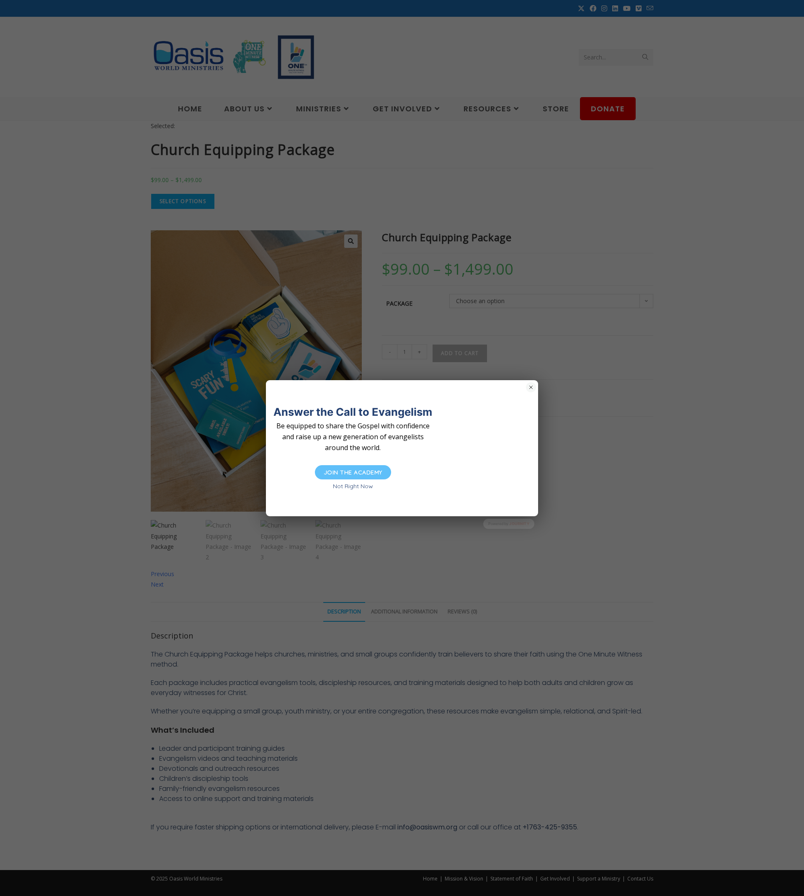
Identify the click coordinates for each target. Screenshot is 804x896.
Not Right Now (353, 486)
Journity (519, 523)
